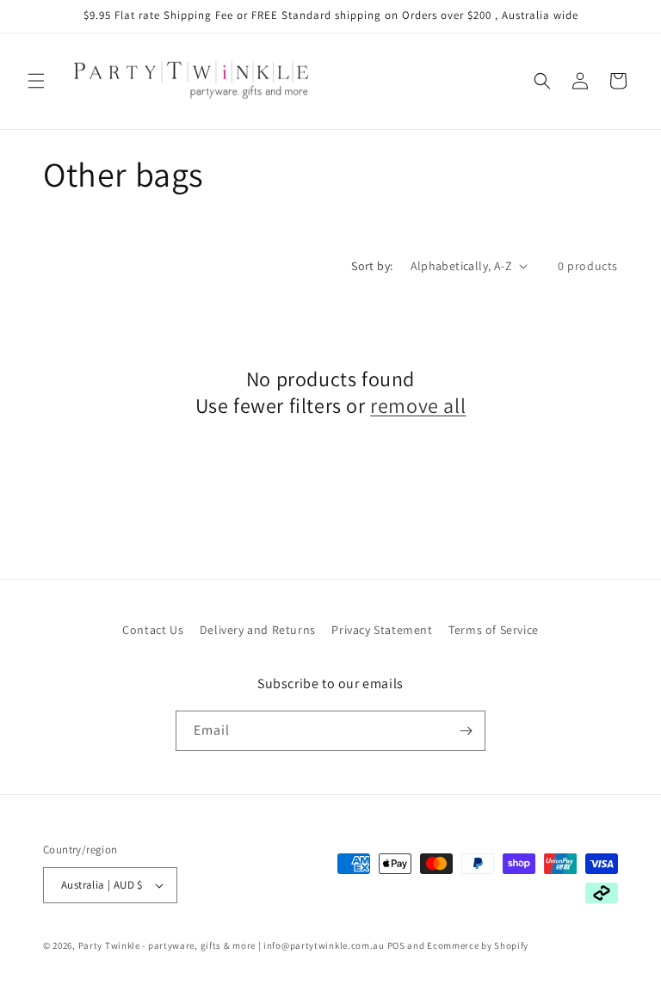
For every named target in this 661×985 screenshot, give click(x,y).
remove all (418, 405)
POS (396, 945)
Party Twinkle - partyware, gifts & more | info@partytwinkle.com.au (231, 945)
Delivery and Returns (258, 629)
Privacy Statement (381, 629)
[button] (36, 81)
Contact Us (152, 629)
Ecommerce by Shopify (477, 945)
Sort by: (371, 266)
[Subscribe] (466, 731)
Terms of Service (493, 629)
